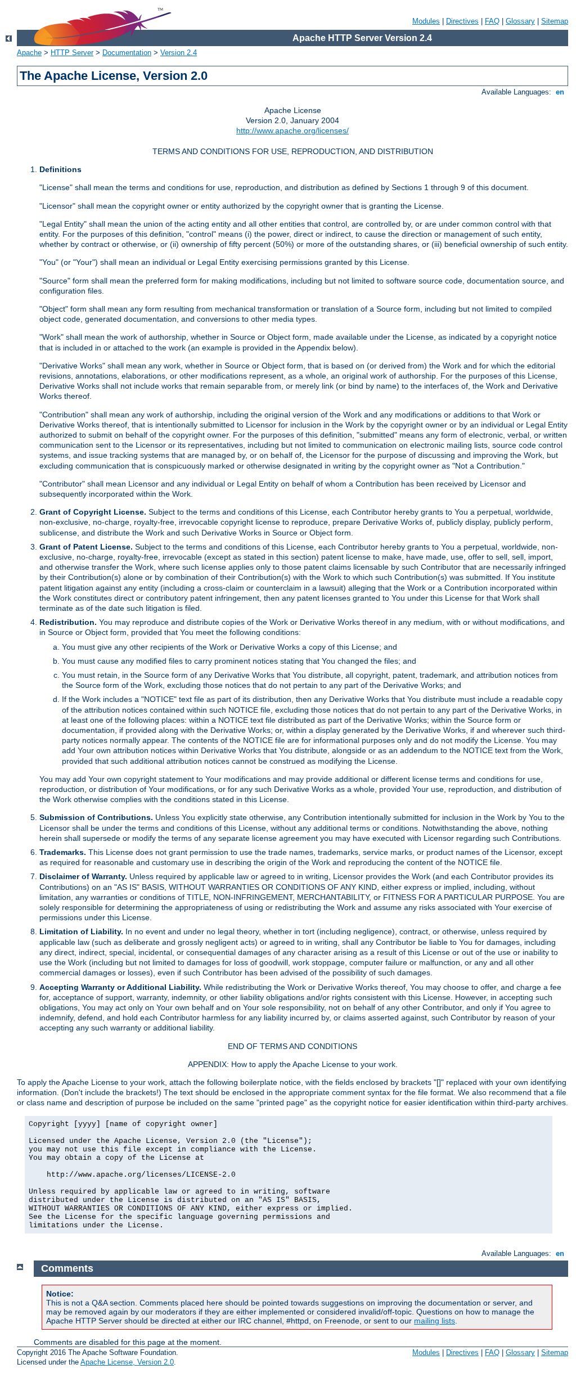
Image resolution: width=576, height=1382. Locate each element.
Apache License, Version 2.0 (127, 1362)
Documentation (126, 52)
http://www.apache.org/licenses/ (292, 130)
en (560, 92)
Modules (426, 21)
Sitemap (554, 21)
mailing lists (434, 1320)
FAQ (492, 21)
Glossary (520, 21)
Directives (462, 21)
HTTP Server (72, 52)
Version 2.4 (178, 52)
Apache (29, 52)
